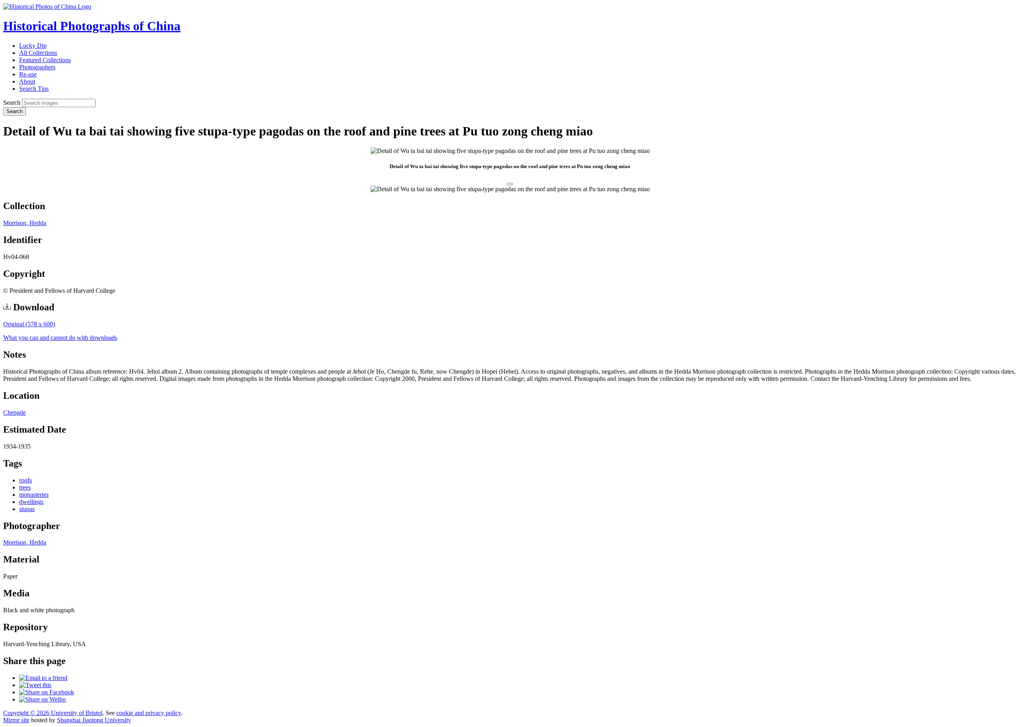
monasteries (34, 494)
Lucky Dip (33, 45)
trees (25, 487)
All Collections (38, 52)
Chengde (14, 412)
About (27, 81)
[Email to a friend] (43, 677)
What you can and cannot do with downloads (60, 337)
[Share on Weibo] (42, 699)
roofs (25, 480)
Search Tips (34, 88)
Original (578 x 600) (29, 324)
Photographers (37, 67)
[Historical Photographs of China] (47, 6)
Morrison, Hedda (24, 222)
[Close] (510, 184)
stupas (27, 509)
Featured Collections (45, 60)
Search (11, 102)
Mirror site (16, 720)
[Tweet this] (35, 685)
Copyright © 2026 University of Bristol (52, 712)
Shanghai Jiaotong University (94, 720)
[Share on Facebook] (46, 692)
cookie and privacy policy (148, 712)
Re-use (28, 74)
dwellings (31, 501)
